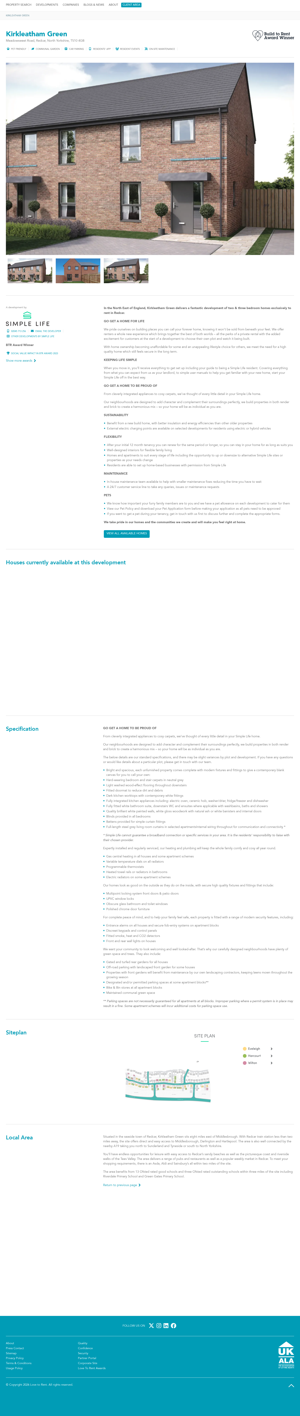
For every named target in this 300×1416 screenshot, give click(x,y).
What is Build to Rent (266, 14)
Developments (47, 24)
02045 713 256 (18, 350)
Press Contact (15, 1367)
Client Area (131, 24)
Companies (71, 24)
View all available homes (127, 552)
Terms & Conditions (18, 1382)
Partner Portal (87, 1377)
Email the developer (48, 350)
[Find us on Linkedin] (167, 1345)
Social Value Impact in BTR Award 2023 (34, 373)
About (113, 24)
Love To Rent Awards (92, 1387)
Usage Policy (14, 1387)
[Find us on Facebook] (174, 1345)
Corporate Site (87, 1382)
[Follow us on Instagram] (159, 1345)
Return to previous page (120, 1204)
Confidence (85, 1367)
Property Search (18, 24)
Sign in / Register (282, 3)
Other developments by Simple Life (32, 356)
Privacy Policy (15, 1377)
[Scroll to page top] (291, 1405)
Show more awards (19, 380)
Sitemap (11, 1372)
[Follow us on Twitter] (152, 1345)
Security (83, 1372)
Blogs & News (94, 24)
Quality (82, 1362)
